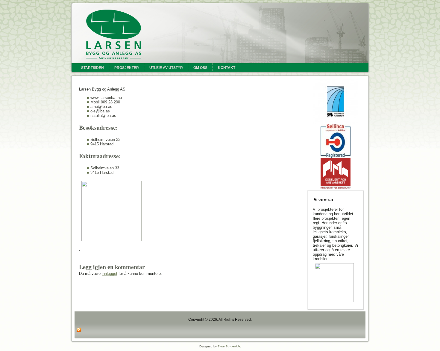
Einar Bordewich (229, 346)
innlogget (109, 273)
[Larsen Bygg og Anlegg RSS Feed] (78, 330)
